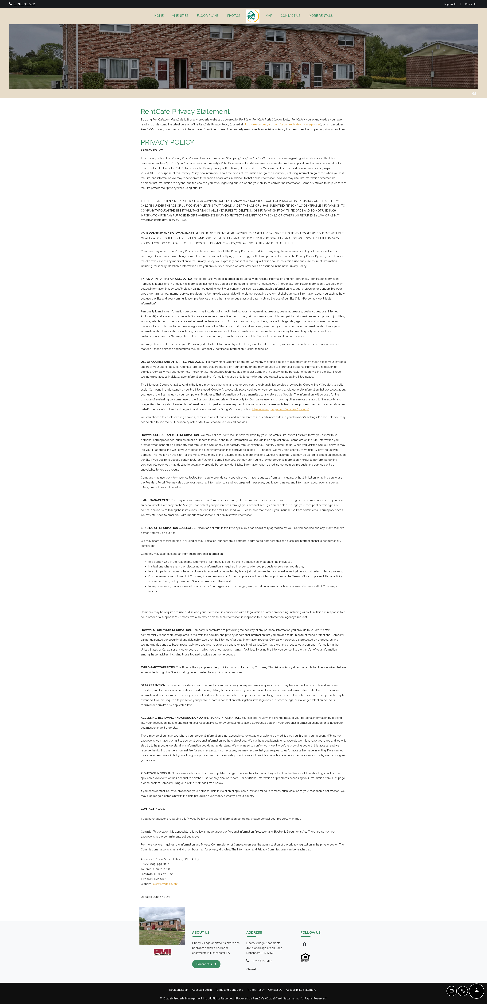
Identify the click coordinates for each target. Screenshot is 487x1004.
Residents (470, 4)
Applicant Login (202, 989)
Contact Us (290, 15)
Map (268, 15)
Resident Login (178, 989)
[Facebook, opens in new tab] (474, 93)
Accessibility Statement (301, 989)
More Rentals (321, 15)
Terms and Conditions (229, 989)
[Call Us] (463, 991)
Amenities (180, 15)
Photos (233, 15)
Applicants (452, 4)
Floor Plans (208, 15)
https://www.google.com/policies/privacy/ (280, 409)
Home (159, 15)
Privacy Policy (256, 989)
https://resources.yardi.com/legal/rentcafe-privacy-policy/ (282, 124)
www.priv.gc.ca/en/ (165, 883)
